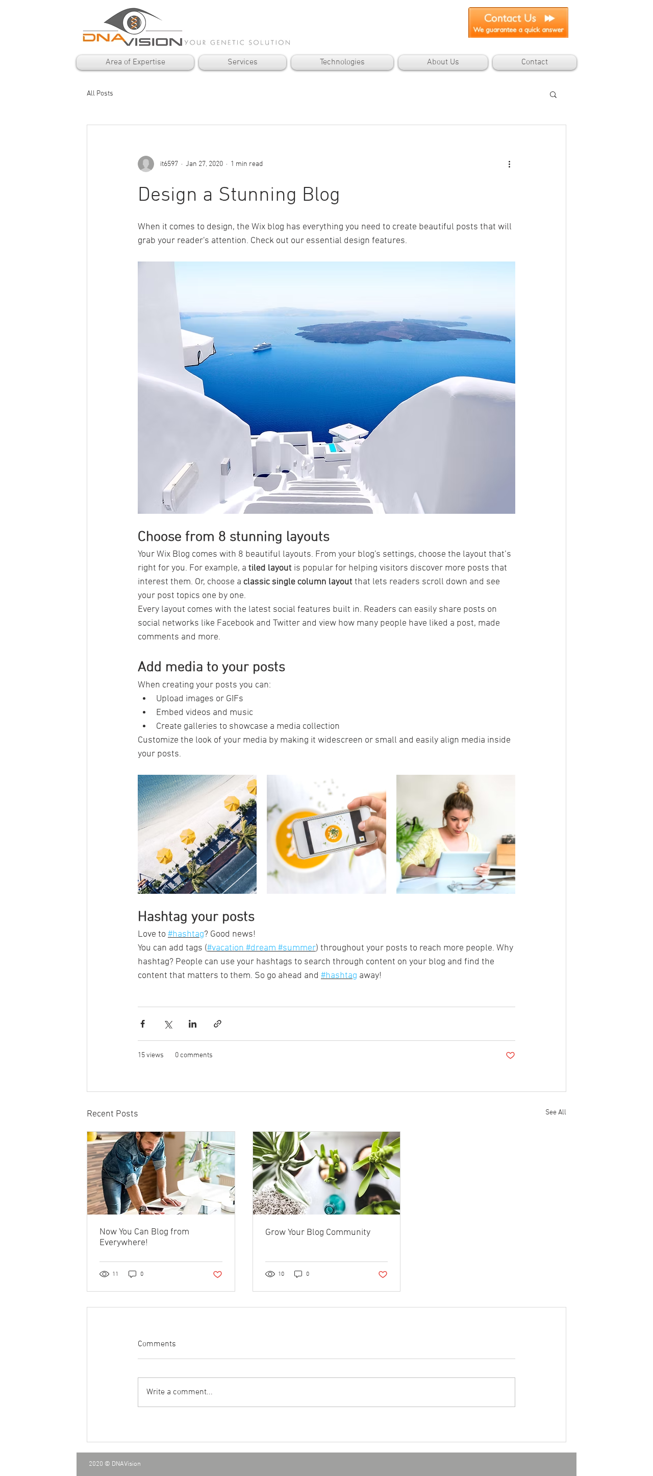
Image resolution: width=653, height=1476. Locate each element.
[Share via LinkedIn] (192, 1024)
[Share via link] (217, 1024)
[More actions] (509, 164)
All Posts (100, 93)
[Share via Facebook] (142, 1024)
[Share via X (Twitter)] (167, 1024)
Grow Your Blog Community (317, 1232)
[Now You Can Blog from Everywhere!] (161, 1173)
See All (555, 1112)
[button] (553, 94)
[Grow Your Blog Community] (326, 1173)
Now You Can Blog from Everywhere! (144, 1237)
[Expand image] (197, 834)
